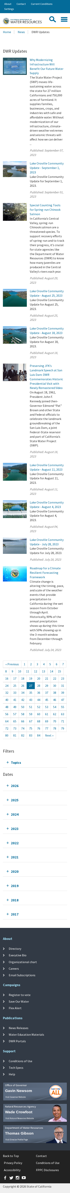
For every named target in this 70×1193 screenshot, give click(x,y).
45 (46, 700)
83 (30, 735)
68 (38, 721)
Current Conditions (41, 4)
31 (62, 686)
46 (54, 700)
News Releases (18, 1028)
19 (30, 678)
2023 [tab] (15, 828)
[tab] (35, 762)
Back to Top (11, 1156)
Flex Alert (15, 1008)
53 (46, 707)
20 (38, 678)
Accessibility (12, 1170)
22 (54, 678)
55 (62, 707)
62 (54, 714)
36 (38, 693)
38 (54, 693)
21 (46, 678)
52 (38, 707)
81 (14, 735)
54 (54, 707)
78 (54, 728)
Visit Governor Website (15, 1097)
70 (54, 721)
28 (38, 686)
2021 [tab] (15, 857)
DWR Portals (17, 1041)
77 (46, 728)
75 (30, 728)
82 (22, 735)
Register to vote (20, 995)
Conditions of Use (20, 1061)
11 (27, 671)
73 (14, 728)
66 (22, 721)
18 (22, 678)
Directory (15, 949)
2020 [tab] (15, 871)
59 (30, 714)
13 (43, 671)
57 (14, 714)
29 (46, 686)
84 (38, 735)
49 (14, 707)
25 (14, 686)
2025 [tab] (15, 800)
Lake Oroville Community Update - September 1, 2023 (47, 167)
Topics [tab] (16, 762)
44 (38, 700)
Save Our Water (19, 1001)
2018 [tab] (15, 900)
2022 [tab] (15, 843)
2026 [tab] (15, 786)
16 (6, 678)
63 (62, 714)
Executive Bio (17, 955)
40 (6, 700)
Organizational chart (23, 962)
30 (54, 686)
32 (6, 693)
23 (62, 678)
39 (62, 693)
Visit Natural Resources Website (19, 1118)
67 (30, 721)
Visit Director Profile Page (16, 1139)
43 (30, 700)
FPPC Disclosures (47, 1170)
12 (35, 671)
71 (62, 721)
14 (51, 671)
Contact (21, 4)
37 (46, 693)
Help (12, 1074)
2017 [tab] (15, 914)
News (21, 32)
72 (6, 728)
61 (46, 714)
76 (38, 728)
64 (6, 721)
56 (6, 714)
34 (22, 693)
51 (30, 707)
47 (62, 700)
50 (22, 707)
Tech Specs (16, 1068)
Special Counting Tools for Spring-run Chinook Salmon (45, 209)
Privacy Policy (13, 1163)
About (7, 4)
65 (14, 721)
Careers (14, 968)
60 (38, 714)
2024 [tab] (15, 814)
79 (62, 728)
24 (6, 686)
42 (22, 700)
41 (14, 700)
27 (30, 686)
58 (22, 714)
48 (6, 707)
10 (19, 671)
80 (6, 735)
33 (14, 693)
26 (22, 686)
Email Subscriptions (22, 975)
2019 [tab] (15, 886)
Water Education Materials (26, 1034)
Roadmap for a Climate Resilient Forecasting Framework (45, 572)
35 (30, 693)
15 (59, 671)
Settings (9, 9)
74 (22, 728)
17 (14, 678)
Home (7, 32)
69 (46, 721)
